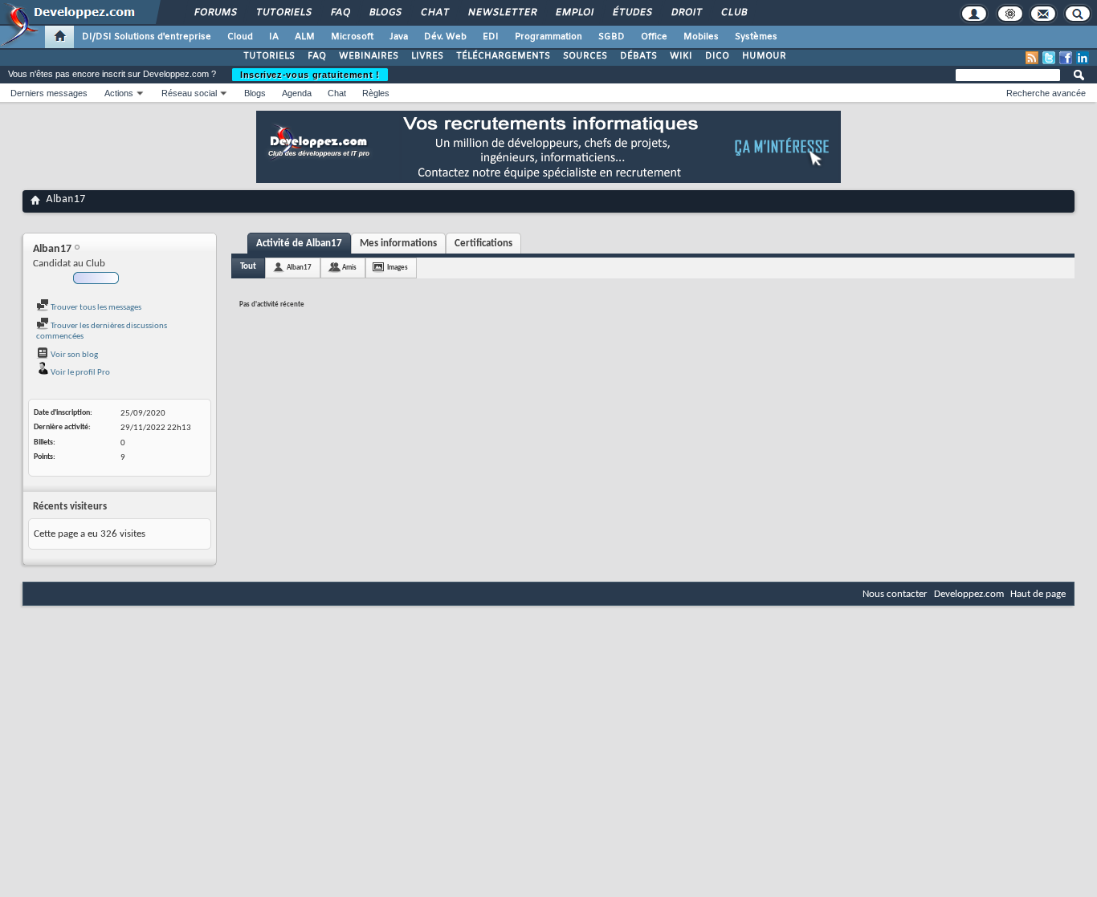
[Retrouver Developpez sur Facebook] (1065, 57)
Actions (118, 93)
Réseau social (189, 93)
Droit (686, 12)
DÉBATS (638, 56)
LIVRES (427, 56)
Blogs (384, 12)
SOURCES (585, 56)
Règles (375, 93)
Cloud (240, 37)
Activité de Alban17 (299, 243)
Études (631, 12)
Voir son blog (73, 355)
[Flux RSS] (1032, 57)
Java (398, 37)
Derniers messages (49, 93)
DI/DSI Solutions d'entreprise (146, 37)
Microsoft (352, 37)
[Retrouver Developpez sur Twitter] (1048, 57)
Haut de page (1038, 594)
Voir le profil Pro (79, 372)
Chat (434, 12)
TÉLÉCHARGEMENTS (503, 56)
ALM (305, 37)
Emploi (573, 12)
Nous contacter (895, 594)
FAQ (339, 12)
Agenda (297, 93)
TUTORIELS (269, 56)
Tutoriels (283, 12)
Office (654, 37)
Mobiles (701, 37)
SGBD (611, 37)
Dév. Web (445, 37)
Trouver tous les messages (95, 307)
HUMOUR (764, 56)
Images (397, 267)
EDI (491, 37)
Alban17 (299, 267)
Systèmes (756, 37)
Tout (248, 266)
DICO (717, 56)
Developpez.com (969, 594)
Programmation (548, 37)
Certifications (483, 243)
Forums (215, 12)
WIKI (681, 56)
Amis (349, 267)
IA (274, 37)
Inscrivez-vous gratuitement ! (310, 74)
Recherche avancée (1046, 93)
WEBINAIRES (368, 56)
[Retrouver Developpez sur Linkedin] (1082, 57)
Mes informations (398, 243)
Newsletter (501, 12)
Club (733, 12)
